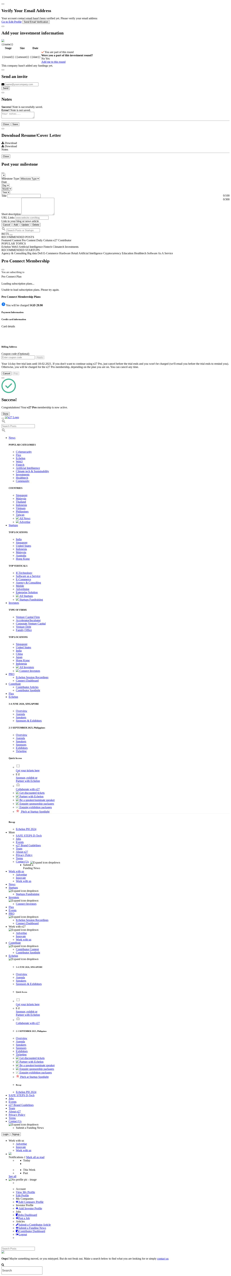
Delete (35, 224)
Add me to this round (53, 61)
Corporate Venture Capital (31, 623)
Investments (22, 474)
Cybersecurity (24, 451)
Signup (15, 1134)
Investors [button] (14, 602)
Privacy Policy (24, 855)
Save (15, 124)
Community (22, 481)
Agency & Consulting (28, 582)
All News (24, 518)
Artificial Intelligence (28, 468)
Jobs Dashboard (28, 1214)
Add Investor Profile (30, 1208)
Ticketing (21, 751)
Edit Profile (22, 1195)
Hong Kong (23, 558)
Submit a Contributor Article (34, 1224)
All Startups (26, 595)
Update (25, 224)
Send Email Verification (36, 22)
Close (6, 124)
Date (4, 182)
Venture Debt (23, 626)
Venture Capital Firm (28, 617)
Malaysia (21, 498)
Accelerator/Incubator (28, 620)
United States (23, 545)
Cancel (6, 224)
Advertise (24, 522)
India (19, 539)
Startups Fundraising (31, 599)
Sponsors (21, 744)
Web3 (19, 461)
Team (19, 848)
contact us (163, 1258)
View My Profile (25, 1192)
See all (12, 1176)
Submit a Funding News (32, 1227)
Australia (21, 555)
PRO (11, 913)
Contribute (15, 942)
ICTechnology (24, 572)
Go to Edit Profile (11, 21)
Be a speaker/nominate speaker (37, 800)
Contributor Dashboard (32, 1231)
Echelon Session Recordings (32, 677)
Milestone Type (10, 178)
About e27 (22, 851)
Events (20, 842)
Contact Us (22, 861)
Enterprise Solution (27, 592)
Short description (11, 214)
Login (5, 1134)
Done (5, 414)
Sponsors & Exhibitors (29, 720)
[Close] (2, 4)
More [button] (12, 832)
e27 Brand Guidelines (28, 845)
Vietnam (20, 508)
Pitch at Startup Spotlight (34, 811)
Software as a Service (28, 576)
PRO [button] (11, 674)
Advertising (22, 589)
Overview (21, 710)
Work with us (23, 881)
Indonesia (21, 505)
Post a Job (24, 1218)
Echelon (20, 458)
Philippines (22, 511)
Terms (19, 858)
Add (16, 224)
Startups (13, 887)
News (12, 884)
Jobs (18, 838)
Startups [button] (13, 525)
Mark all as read (35, 1157)
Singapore (21, 495)
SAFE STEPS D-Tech (29, 835)
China (19, 653)
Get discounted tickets (32, 792)
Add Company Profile (30, 1201)
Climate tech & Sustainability (32, 471)
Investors (14, 897)
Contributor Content (27, 949)
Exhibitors (22, 747)
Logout (23, 1234)
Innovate (21, 877)
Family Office (24, 630)
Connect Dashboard (27, 680)
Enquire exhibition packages (35, 807)
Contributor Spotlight (28, 690)
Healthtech (22, 477)
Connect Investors (29, 670)
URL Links (7, 217)
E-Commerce (23, 579)
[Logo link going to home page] (12, 417)
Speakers (21, 717)
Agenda (20, 714)
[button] (13, 696)
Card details (8, 326)
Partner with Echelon (31, 796)
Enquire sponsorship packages (36, 803)
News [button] (12, 437)
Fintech (20, 464)
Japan (19, 657)
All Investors (26, 667)
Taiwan (20, 514)
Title (3, 195)
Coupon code (15, 353)
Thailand (21, 501)
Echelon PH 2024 (26, 829)
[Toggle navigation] (2, 418)
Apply (40, 357)
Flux (18, 455)
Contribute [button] (15, 683)
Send (5, 88)
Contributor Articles (27, 687)
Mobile (20, 585)
